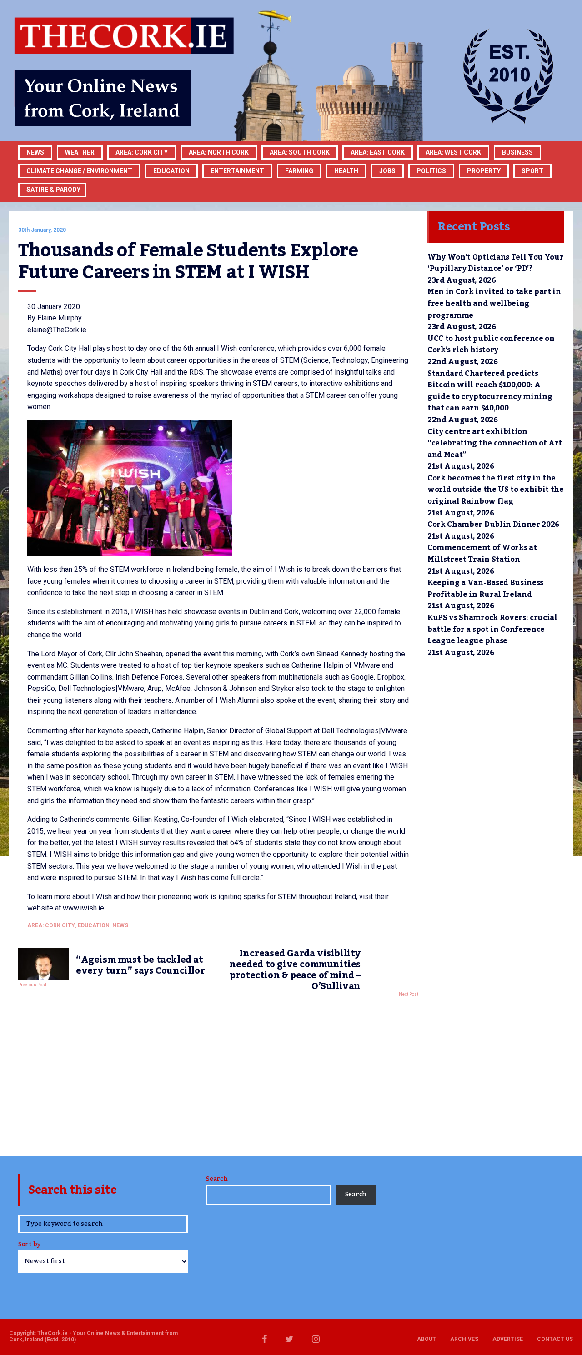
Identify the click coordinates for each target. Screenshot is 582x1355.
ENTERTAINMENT (237, 171)
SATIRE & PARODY (53, 189)
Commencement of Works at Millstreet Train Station (482, 553)
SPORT (532, 171)
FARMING (299, 171)
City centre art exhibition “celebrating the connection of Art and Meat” (494, 443)
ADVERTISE (507, 1339)
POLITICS (431, 171)
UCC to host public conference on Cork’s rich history (491, 344)
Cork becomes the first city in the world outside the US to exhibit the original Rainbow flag (495, 490)
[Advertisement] (218, 1074)
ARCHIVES (464, 1339)
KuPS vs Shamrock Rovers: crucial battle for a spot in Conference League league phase (492, 629)
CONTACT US (555, 1339)
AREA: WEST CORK (453, 152)
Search (216, 1179)
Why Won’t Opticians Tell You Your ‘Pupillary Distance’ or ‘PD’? (495, 263)
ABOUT (426, 1339)
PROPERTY (484, 171)
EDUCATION (171, 171)
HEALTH (346, 171)
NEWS (120, 925)
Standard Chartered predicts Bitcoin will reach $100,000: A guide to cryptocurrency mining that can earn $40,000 (489, 391)
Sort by (29, 1245)
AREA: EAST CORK (378, 152)
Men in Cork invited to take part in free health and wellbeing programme (494, 303)
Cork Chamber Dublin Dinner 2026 (493, 524)
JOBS (387, 171)
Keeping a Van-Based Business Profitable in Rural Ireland (485, 588)
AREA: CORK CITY (141, 152)
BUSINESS (517, 152)
